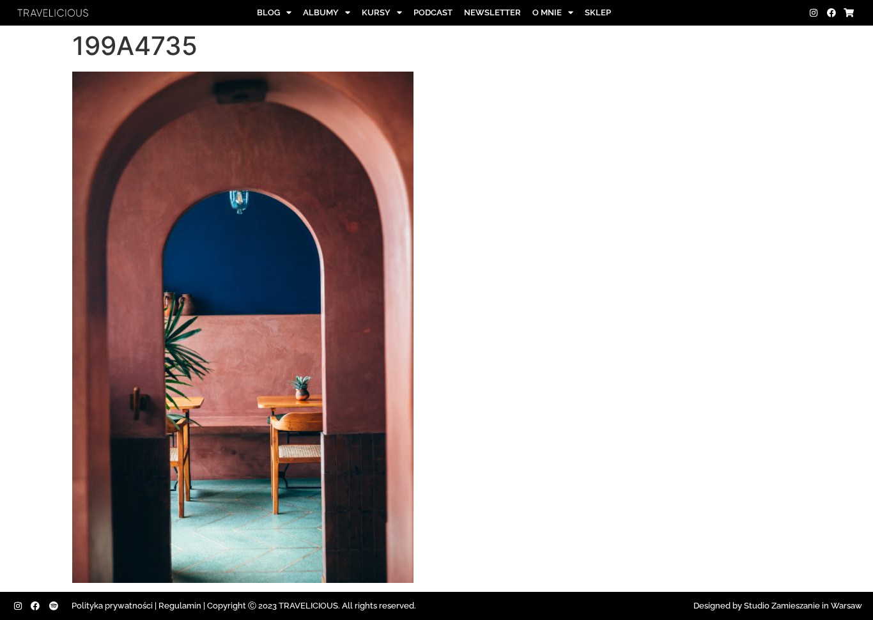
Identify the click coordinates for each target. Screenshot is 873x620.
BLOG (268, 12)
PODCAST (432, 12)
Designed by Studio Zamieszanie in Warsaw (777, 605)
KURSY (376, 12)
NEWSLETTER (492, 12)
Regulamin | (181, 605)
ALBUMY (321, 12)
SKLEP (598, 12)
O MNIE (547, 12)
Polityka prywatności (112, 605)
